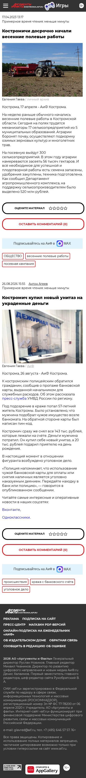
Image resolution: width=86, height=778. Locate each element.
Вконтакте (11, 510)
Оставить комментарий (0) (43, 224)
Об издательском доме (24, 640)
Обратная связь (63, 640)
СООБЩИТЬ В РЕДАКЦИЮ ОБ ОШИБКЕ (34, 646)
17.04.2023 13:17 (12, 17)
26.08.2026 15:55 (13, 284)
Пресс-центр (14, 624)
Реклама (11, 619)
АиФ (30, 366)
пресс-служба (14, 398)
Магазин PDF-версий (47, 624)
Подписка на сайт (39, 619)
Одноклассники (16, 517)
